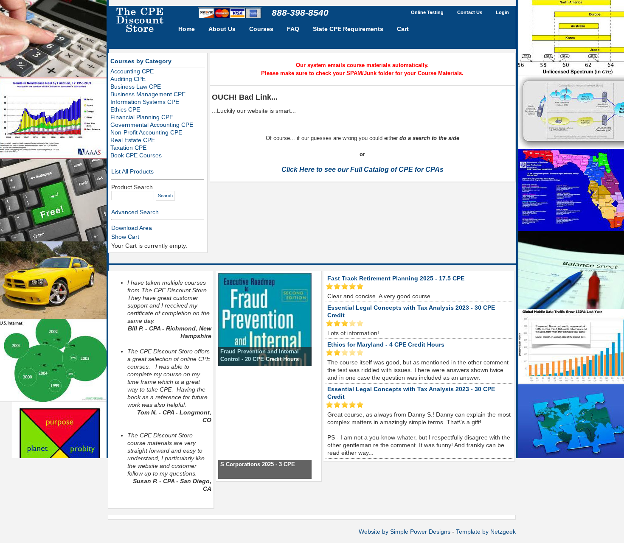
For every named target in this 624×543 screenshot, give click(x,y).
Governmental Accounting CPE (151, 124)
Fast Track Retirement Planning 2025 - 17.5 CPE (395, 278)
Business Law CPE (135, 86)
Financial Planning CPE (141, 117)
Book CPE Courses (136, 155)
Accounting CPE (132, 71)
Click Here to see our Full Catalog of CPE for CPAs (362, 169)
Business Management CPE (148, 94)
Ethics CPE (125, 109)
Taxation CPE (128, 147)
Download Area (131, 227)
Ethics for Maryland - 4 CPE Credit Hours (385, 344)
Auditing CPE (128, 79)
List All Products (132, 171)
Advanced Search (135, 212)
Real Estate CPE (132, 140)
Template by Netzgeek (486, 531)
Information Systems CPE (144, 101)
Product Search (132, 187)
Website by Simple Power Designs (404, 531)
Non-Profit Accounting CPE (146, 132)
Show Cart (125, 236)
